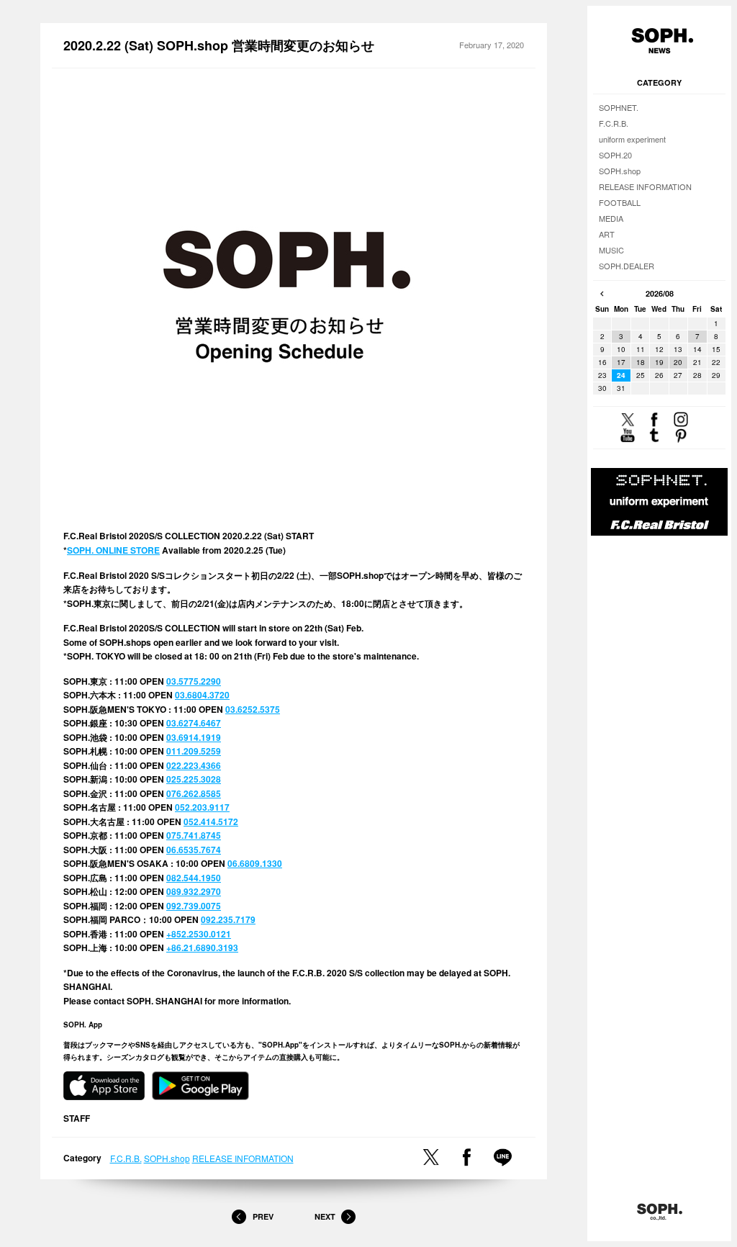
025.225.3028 (193, 779)
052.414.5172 (211, 821)
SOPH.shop (167, 1158)
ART (607, 234)
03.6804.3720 (202, 694)
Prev (263, 1216)
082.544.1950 (193, 877)
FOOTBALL (620, 202)
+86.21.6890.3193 (202, 947)
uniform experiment (632, 139)
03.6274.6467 (193, 722)
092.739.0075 (193, 905)
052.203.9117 (202, 807)
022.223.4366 (193, 765)
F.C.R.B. (126, 1158)
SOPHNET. (618, 107)
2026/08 (660, 293)
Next (325, 1216)
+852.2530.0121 (198, 933)
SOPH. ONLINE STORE (113, 550)
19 (659, 362)
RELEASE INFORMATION (243, 1158)
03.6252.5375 (252, 709)
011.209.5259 (193, 750)
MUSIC (611, 250)
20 (678, 362)
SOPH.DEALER (626, 265)
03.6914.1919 (193, 737)
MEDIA (611, 218)
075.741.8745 (193, 835)
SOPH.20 (615, 155)
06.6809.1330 (254, 863)
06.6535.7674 (193, 849)
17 (621, 362)
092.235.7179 (228, 919)
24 (621, 375)
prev (602, 294)
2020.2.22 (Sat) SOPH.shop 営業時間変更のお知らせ (218, 45)
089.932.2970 (193, 891)
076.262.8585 (193, 793)
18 (640, 362)
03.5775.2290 (193, 681)
